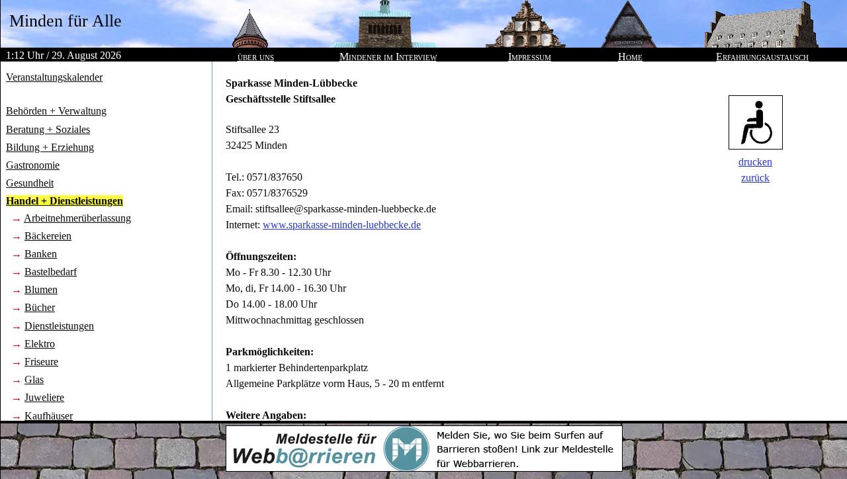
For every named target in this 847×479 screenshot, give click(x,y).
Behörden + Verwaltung (56, 110)
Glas (34, 379)
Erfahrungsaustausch (762, 56)
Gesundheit (30, 183)
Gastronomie (33, 165)
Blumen (41, 289)
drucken (755, 161)
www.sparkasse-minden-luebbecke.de (342, 224)
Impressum (529, 56)
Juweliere (44, 397)
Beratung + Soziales (48, 129)
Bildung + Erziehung (50, 147)
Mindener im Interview (388, 56)
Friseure (41, 361)
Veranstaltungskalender (54, 77)
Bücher (39, 307)
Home (630, 56)
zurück (755, 177)
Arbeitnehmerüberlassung (77, 218)
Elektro (39, 343)
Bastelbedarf (50, 271)
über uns (256, 56)
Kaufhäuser (48, 415)
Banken (40, 253)
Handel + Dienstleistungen (64, 200)
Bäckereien (47, 235)
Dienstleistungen (59, 325)
